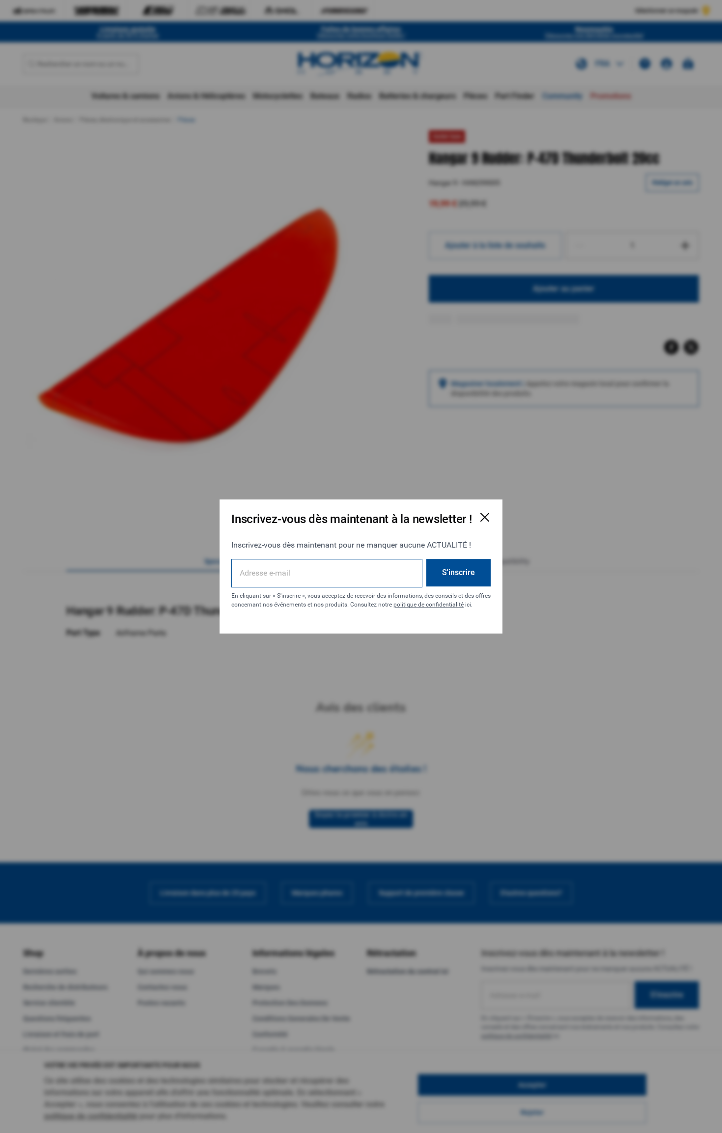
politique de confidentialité (428, 604)
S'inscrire (458, 572)
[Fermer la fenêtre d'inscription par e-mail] (485, 517)
